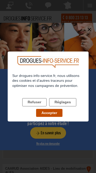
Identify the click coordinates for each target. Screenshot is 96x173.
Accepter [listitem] (49, 113)
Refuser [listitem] (34, 102)
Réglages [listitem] (63, 102)
